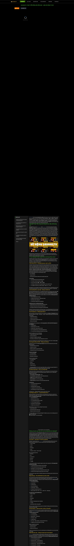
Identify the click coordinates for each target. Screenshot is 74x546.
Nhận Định (50, 1)
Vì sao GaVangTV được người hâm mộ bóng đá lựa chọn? (21, 223)
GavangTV (22, 1)
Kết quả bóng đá (43, 1)
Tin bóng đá (56, 1)
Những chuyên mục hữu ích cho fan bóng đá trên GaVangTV (21, 226)
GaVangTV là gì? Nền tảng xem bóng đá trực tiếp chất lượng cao (21, 220)
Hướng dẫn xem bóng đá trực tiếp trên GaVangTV (21, 236)
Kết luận (17, 241)
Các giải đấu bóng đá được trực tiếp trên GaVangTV (21, 229)
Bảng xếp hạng (35, 1)
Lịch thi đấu (29, 1)
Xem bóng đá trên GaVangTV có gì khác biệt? (21, 232)
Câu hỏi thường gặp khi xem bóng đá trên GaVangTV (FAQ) (21, 239)
